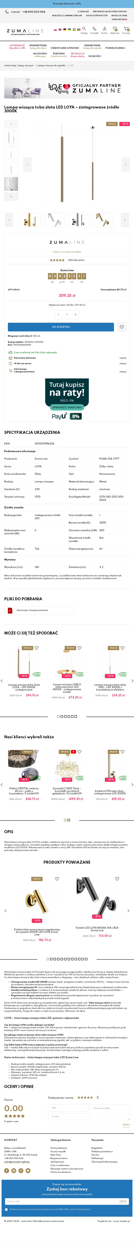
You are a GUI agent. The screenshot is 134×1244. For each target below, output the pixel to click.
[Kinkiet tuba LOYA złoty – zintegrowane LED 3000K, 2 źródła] (31, 220)
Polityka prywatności (102, 1152)
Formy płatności (58, 1148)
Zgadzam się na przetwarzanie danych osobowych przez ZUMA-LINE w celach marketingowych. (50, 1209)
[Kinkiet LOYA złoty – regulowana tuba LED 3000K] (103, 220)
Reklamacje (97, 1158)
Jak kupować (57, 1162)
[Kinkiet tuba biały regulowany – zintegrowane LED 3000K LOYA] (55, 220)
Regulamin (96, 1148)
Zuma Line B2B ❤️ (119, 19)
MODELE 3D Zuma (119, 16)
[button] (11, 124)
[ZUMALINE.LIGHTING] (25, 32)
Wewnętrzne (38, 46)
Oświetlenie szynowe (65, 48)
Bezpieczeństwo (59, 1158)
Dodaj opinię (77, 260)
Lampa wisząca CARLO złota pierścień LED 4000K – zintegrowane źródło (67, 688)
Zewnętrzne (92, 46)
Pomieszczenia (115, 48)
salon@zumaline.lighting (16, 1162)
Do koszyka (61, 327)
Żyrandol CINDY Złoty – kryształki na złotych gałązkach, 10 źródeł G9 (66, 791)
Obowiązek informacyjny (104, 1162)
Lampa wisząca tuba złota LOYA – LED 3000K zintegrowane (24, 687)
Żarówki (59, 55)
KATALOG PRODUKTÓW (96, 16)
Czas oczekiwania (59, 1165)
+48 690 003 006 (34, 12)
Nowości (95, 56)
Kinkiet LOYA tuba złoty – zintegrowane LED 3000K (110, 792)
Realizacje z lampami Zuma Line (67, 16)
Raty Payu (55, 1155)
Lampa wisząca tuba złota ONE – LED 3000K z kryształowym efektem (110, 687)
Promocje (78, 55)
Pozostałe (97, 1140)
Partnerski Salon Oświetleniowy (110, 12)
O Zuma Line (83, 12)
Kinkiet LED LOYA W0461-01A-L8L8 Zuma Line (97, 929)
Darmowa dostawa (60, 1172)
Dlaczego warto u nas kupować (66, 1169)
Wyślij (126, 1125)
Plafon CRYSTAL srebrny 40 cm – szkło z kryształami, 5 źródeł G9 (24, 791)
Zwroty (95, 1155)
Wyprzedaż (17, 46)
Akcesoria (40, 55)
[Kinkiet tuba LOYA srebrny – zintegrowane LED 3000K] (79, 220)
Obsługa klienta (60, 1140)
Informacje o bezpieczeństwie (32, 610)
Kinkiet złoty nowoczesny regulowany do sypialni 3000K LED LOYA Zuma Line (37, 932)
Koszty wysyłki (58, 1152)
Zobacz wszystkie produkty (67, 252)
